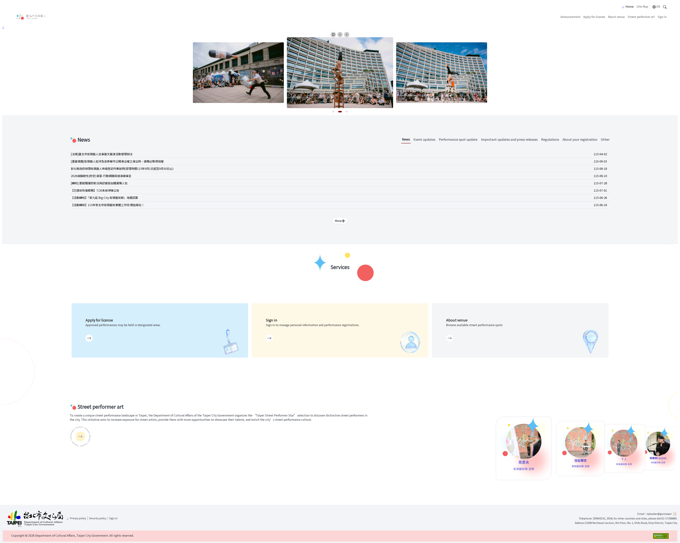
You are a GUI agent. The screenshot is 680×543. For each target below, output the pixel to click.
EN (658, 6)
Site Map (642, 6)
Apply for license (594, 17)
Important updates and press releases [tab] (509, 139)
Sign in (662, 17)
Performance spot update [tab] (458, 139)
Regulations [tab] (550, 139)
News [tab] (406, 139)
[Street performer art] (80, 436)
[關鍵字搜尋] (665, 6)
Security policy (97, 518)
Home (629, 6)
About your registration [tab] (580, 139)
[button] (333, 34)
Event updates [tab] (424, 139)
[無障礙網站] (661, 536)
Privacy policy (78, 518)
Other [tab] (605, 139)
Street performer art (641, 17)
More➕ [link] (340, 221)
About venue (616, 17)
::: (623, 6)
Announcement (570, 17)
